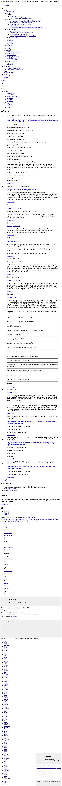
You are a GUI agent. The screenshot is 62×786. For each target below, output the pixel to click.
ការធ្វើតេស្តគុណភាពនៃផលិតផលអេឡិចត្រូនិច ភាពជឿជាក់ (23, 36)
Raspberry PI (10, 39)
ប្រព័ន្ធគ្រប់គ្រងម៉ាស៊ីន (42, 519)
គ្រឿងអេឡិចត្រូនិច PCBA (12, 53)
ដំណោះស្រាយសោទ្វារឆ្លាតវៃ (13, 37)
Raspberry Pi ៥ (11, 297)
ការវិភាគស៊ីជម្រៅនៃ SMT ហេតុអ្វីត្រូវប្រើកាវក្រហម (21, 22)
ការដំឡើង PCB (10, 11)
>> (8, 480)
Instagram (6, 583)
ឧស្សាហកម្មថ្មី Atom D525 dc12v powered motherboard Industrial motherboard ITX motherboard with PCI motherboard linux (32, 121)
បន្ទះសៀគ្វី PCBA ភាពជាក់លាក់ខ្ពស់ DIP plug (20, 18)
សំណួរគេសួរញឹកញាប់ (8, 72)
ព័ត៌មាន (5, 71)
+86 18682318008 (8, 571)
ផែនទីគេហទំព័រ (26, 517)
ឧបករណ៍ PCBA (10, 64)
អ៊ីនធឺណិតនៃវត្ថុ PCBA (12, 59)
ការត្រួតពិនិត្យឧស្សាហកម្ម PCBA (14, 56)
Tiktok (5, 595)
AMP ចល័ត (33, 517)
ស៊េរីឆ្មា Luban (10, 45)
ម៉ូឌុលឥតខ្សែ (9, 47)
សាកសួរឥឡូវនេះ (4, 504)
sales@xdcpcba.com (8, 547)
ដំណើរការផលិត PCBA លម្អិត (16, 16)
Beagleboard (10, 42)
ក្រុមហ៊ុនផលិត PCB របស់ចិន (31, 521)
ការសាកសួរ (6, 77)
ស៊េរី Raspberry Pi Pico (13, 241)
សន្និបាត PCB (7, 66)
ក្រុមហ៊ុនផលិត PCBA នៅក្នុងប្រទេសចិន (27, 519)
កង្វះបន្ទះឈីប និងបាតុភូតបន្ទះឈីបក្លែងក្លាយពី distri (21, 32)
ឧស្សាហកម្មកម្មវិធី (7, 50)
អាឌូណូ (8, 48)
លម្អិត (13, 183)
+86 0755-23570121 (8, 535)
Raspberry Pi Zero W (13, 226)
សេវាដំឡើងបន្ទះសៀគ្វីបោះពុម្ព (13, 68)
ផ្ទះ (4, 8)
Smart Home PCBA (11, 55)
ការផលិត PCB (10, 13)
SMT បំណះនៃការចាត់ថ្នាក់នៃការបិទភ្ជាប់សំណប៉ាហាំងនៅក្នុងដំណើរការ (25, 21)
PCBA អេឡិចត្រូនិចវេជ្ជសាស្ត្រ (13, 52)
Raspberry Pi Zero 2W (14, 262)
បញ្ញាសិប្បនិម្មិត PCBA (12, 58)
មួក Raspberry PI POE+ (14, 280)
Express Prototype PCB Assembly (15, 69)
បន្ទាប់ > (6, 480)
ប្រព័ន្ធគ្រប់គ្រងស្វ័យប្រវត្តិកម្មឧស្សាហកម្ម (15, 521)
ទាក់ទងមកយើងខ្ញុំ (8, 76)
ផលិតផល (6, 10)
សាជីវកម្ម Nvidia (10, 40)
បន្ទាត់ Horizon (10, 43)
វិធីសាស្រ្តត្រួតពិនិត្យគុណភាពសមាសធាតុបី (19, 34)
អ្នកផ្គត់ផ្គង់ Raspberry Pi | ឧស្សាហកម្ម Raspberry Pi (22, 189)
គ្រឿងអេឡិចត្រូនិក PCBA (12, 61)
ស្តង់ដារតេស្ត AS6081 (15, 31)
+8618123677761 (8, 533)
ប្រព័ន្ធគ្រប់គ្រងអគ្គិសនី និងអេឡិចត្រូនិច (9, 519)
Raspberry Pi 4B (12, 392)
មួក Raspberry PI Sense (14, 208)
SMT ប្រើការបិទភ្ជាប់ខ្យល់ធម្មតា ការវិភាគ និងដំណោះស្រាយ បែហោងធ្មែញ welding (28, 27)
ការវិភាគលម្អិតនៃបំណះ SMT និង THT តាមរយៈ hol (21, 24)
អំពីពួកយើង (6, 74)
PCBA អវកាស (10, 63)
